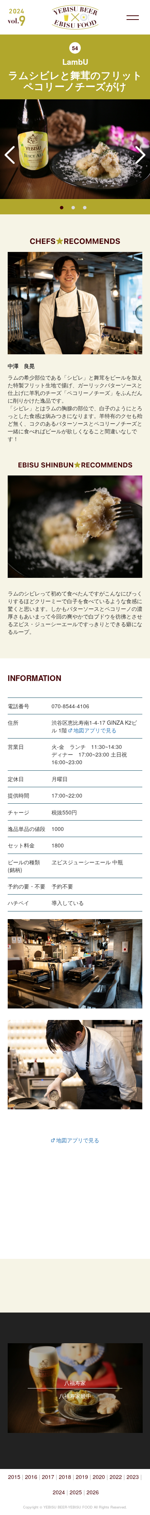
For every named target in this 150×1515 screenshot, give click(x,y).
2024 (59, 1492)
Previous (9, 154)
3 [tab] (84, 207)
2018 (65, 1476)
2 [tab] (73, 207)
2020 (99, 1476)
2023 (133, 1476)
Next (140, 154)
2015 (14, 1476)
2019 (82, 1476)
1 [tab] (61, 207)
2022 (116, 1476)
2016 (31, 1476)
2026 (93, 1492)
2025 (76, 1492)
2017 (48, 1476)
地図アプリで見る (94, 730)
